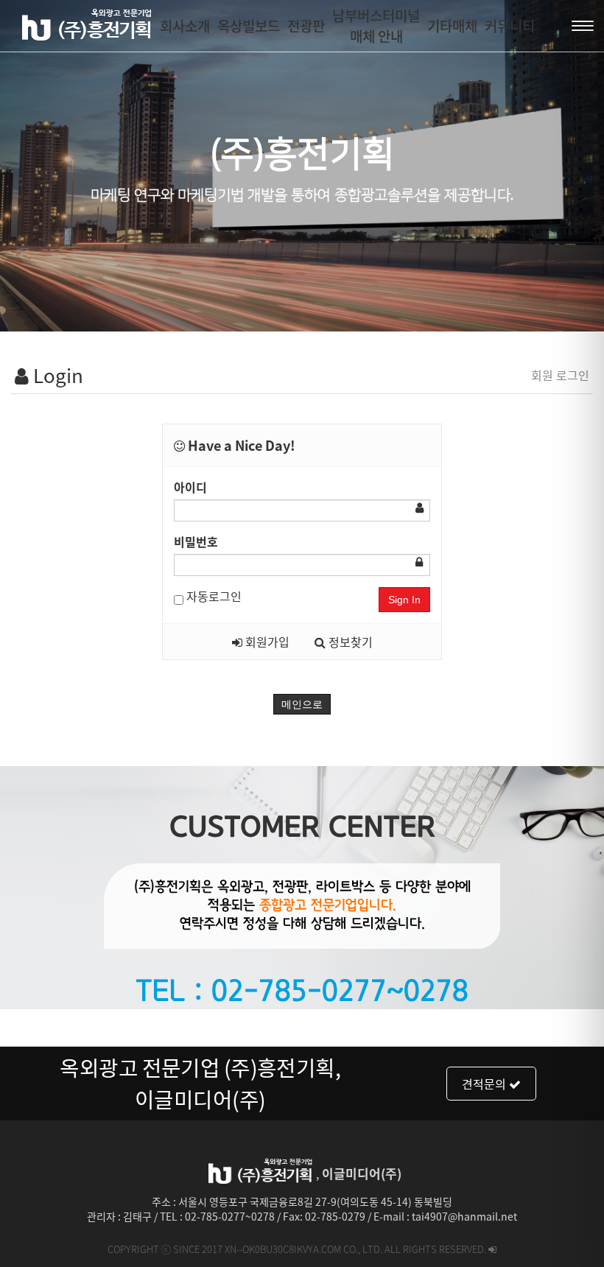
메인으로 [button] (302, 704)
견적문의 (485, 1083)
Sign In (404, 600)
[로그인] (492, 1249)
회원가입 (265, 641)
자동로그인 (212, 596)
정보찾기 (349, 641)
